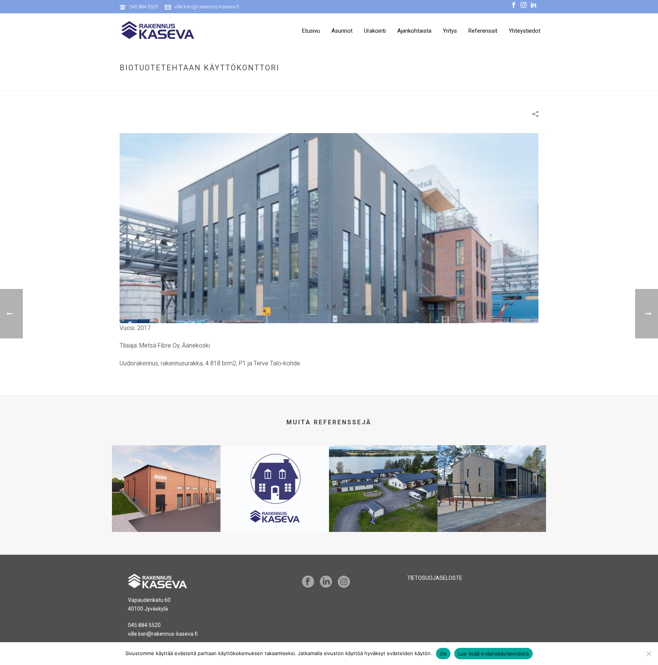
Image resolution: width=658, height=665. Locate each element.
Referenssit (482, 30)
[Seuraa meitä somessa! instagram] (344, 582)
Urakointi (375, 30)
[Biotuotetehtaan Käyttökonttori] (329, 227)
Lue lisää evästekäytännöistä (493, 654)
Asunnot (342, 30)
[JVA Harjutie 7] (492, 475)
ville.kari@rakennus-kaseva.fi (206, 7)
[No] (648, 653)
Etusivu (311, 30)
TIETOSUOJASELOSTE (434, 578)
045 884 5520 (143, 7)
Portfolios (429, 84)
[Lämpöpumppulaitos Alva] (166, 475)
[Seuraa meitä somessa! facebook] (308, 582)
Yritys (450, 30)
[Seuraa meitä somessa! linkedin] (326, 582)
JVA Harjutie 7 (491, 503)
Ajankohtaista (414, 30)
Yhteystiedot (524, 30)
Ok (443, 654)
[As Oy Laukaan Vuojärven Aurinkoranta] (383, 475)
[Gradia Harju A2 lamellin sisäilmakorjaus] (274, 475)
